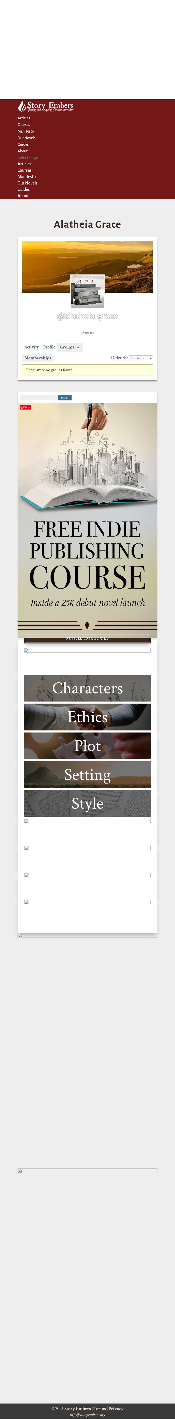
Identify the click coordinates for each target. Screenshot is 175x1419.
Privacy (116, 1409)
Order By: (119, 358)
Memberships (37, 358)
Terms (99, 1409)
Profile (49, 347)
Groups (69, 347)
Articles (24, 118)
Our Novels (27, 138)
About (23, 151)
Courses (24, 125)
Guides (23, 145)
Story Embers (77, 1409)
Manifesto (26, 131)
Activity (31, 347)
